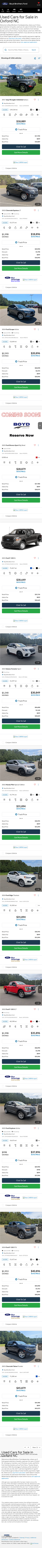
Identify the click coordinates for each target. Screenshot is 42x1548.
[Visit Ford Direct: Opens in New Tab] (34, 1543)
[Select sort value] (38, 58)
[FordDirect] (7, 1536)
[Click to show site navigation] (39, 10)
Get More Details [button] (21, 152)
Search (34, 50)
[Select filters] (35, 58)
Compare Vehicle (11, 168)
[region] (21, 139)
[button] (2, 11)
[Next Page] (28, 1447)
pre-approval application (29, 42)
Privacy (27, 1537)
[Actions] (38, 99)
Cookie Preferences (14, 1539)
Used (13, 12)
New (8, 12)
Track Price (22, 129)
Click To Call (21, 147)
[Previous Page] (25, 1447)
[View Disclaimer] (37, 115)
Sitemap (22, 1537)
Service (20, 12)
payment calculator (15, 38)
